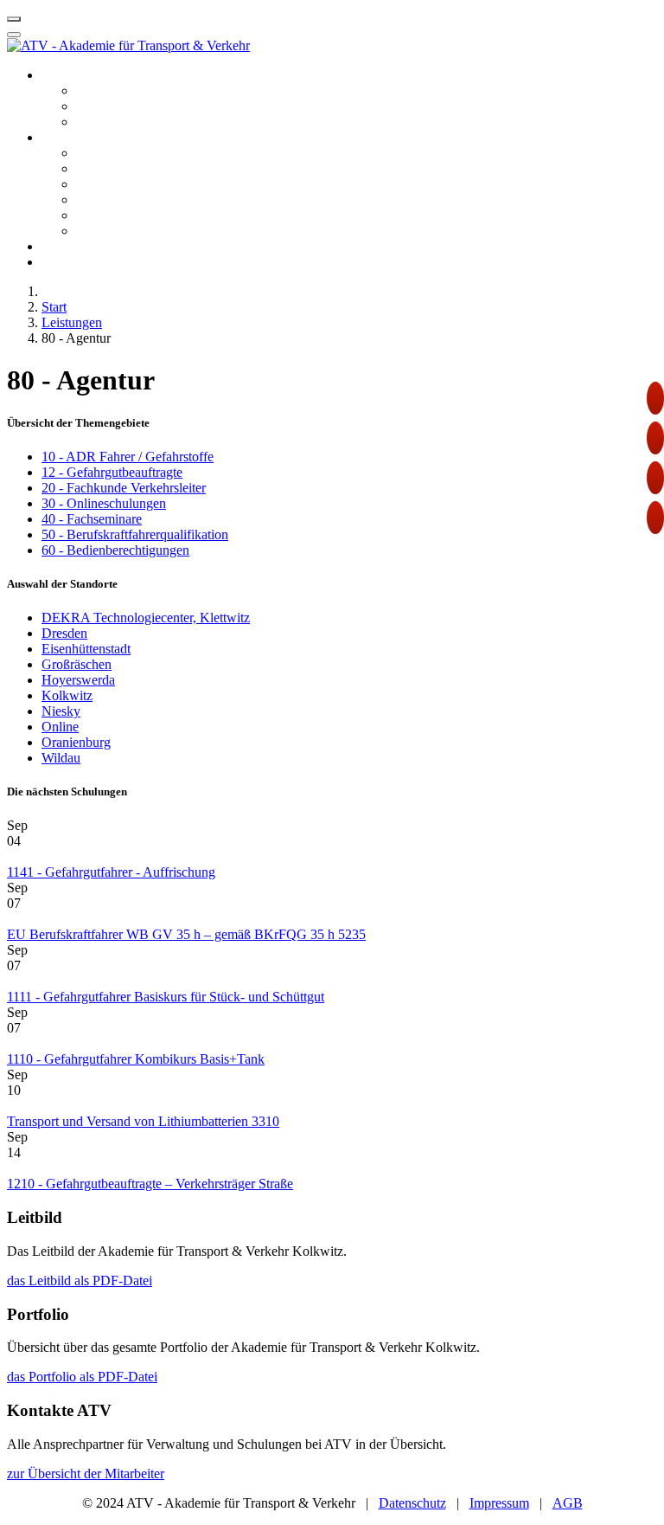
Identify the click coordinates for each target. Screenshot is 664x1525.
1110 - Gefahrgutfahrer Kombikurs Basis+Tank (136, 1059)
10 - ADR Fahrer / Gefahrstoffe (128, 456)
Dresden (64, 633)
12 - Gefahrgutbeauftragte (112, 472)
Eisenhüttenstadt (86, 648)
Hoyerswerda (78, 679)
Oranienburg (76, 742)
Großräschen (77, 664)
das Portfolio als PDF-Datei (82, 1376)
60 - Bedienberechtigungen (115, 550)
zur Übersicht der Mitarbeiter (85, 1473)
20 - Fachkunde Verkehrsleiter (124, 487)
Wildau (61, 757)
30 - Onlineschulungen (104, 503)
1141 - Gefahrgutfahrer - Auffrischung (111, 872)
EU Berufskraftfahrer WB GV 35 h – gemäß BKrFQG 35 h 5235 (186, 934)
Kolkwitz (67, 695)
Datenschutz (412, 1503)
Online (60, 726)
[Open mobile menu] (14, 19)
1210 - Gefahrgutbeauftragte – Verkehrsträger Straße (150, 1183)
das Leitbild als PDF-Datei (79, 1280)
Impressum (499, 1503)
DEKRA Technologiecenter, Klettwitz (146, 617)
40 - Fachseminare (92, 519)
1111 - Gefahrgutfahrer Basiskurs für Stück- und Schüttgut (165, 996)
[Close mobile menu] (14, 34)
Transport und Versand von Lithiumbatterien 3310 (143, 1121)
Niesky (61, 711)
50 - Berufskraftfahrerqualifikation (135, 534)
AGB (567, 1503)
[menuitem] (81, 75)
